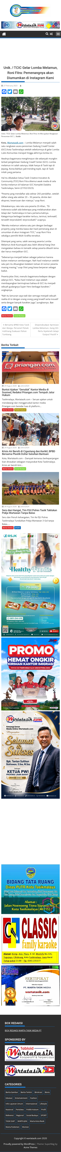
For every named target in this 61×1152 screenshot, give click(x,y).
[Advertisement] (30, 52)
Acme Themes (30, 1147)
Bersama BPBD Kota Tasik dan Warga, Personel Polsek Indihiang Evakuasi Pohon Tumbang (15, 329)
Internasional (31, 1103)
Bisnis (47, 1092)
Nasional (9, 1109)
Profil (43, 1109)
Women (25, 1127)
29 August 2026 (10, 386)
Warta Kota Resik (37, 1121)
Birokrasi (38, 1092)
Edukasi (9, 1098)
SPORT (17, 528)
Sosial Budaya (19, 316)
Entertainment (21, 1098)
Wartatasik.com (15, 142)
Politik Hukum (20, 410)
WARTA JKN (22, 1121)
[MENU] (58, 34)
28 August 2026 (10, 506)
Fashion (33, 1098)
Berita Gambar (12, 1092)
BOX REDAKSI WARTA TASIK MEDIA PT (23, 1030)
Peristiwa (20, 1109)
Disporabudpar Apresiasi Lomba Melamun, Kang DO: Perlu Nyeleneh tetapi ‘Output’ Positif (46, 329)
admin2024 (24, 386)
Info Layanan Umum (14, 1103)
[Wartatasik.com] (4, 33)
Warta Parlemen (12, 1127)
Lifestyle (43, 1103)
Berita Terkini (7, 316)
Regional (20, 1115)
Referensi (9, 1115)
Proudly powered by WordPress (19, 1144)
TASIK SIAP (10, 1121)
